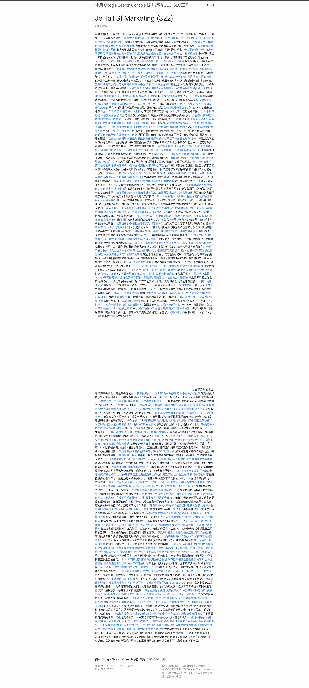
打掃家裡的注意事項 (144, 424)
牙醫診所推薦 (102, 524)
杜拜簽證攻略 (135, 304)
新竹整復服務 (108, 273)
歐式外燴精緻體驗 (157, 559)
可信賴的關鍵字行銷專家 (199, 493)
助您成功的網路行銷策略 (152, 68)
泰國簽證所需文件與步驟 (158, 420)
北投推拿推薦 (121, 613)
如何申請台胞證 (203, 123)
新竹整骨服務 (126, 455)
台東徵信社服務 (196, 482)
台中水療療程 (173, 153)
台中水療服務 (138, 613)
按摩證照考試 (195, 613)
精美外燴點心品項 (159, 84)
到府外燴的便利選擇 (123, 547)
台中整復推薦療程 (105, 497)
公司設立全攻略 (121, 227)
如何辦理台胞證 (147, 123)
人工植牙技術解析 (105, 61)
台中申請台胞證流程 (193, 412)
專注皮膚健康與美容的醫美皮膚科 (122, 254)
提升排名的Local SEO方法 (196, 571)
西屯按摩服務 (127, 134)
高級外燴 (132, 173)
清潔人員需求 (141, 509)
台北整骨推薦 (102, 547)
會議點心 (190, 107)
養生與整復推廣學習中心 (152, 138)
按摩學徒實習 (111, 103)
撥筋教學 (145, 451)
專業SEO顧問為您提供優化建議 (176, 532)
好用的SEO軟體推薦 (163, 451)
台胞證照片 (107, 567)
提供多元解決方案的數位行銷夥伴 (164, 61)
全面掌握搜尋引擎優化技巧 (118, 72)
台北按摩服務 (201, 161)
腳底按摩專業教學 (166, 150)
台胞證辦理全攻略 (139, 88)
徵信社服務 (187, 208)
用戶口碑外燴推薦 (138, 563)
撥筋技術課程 (203, 115)
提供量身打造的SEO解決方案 (181, 621)
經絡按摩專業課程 (158, 513)
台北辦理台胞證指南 (136, 482)
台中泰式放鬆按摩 (169, 265)
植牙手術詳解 (124, 192)
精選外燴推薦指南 (137, 165)
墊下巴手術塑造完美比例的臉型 (186, 559)
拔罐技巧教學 (198, 474)
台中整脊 (143, 84)
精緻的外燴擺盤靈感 (191, 265)
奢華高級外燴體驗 (116, 173)
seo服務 (120, 296)
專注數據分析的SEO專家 (141, 238)
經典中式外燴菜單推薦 (127, 293)
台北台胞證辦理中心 (190, 38)
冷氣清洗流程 (196, 68)
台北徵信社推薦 (129, 96)
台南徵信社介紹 (171, 208)
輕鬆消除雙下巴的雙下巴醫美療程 (144, 621)
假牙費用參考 (137, 582)
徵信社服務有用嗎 (202, 459)
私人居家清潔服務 (105, 200)
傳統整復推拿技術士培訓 (115, 439)
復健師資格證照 (129, 551)
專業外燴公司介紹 (170, 304)
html (132, 486)
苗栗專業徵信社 (193, 408)
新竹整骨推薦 (165, 146)
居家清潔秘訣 (198, 119)
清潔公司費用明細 (191, 524)
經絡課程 (197, 96)
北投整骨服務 (169, 598)
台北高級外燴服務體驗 (168, 412)
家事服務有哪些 (178, 126)
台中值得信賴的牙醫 (126, 567)
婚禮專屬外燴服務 (130, 111)
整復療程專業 (116, 482)
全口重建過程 (192, 49)
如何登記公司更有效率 (124, 84)
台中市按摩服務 (125, 130)
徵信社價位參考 (146, 215)
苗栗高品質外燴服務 (115, 177)
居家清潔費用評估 (188, 439)
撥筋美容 (178, 408)
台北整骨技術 (197, 157)
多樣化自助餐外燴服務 (164, 439)
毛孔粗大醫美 (114, 41)
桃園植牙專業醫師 (161, 88)
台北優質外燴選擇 (132, 150)
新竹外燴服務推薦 (122, 424)
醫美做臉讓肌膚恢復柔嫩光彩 (157, 181)
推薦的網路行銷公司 (188, 150)
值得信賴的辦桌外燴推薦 (130, 61)
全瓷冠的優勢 (132, 625)
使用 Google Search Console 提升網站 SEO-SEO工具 (142, 5)
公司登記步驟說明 (140, 408)
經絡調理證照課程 (183, 420)
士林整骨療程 (170, 38)
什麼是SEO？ (146, 567)
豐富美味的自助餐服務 (119, 53)
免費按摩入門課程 (176, 590)
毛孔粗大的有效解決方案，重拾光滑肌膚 (156, 53)
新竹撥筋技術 (146, 269)
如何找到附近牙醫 (170, 173)
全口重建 (100, 544)
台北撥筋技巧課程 (153, 493)
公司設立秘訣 (148, 625)
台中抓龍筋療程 (165, 215)
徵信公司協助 (178, 482)
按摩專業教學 (175, 96)
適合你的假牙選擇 (185, 76)
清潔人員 (188, 123)
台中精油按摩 (206, 621)
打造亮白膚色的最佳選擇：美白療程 (155, 72)
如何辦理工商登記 (174, 493)
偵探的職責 (161, 308)
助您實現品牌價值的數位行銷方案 (154, 547)
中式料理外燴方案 (173, 196)
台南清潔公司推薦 (177, 68)
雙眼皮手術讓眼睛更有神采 (131, 76)
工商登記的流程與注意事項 (135, 103)
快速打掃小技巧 (147, 497)
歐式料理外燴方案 (180, 308)
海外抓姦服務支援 (186, 470)
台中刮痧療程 (172, 393)
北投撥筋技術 (185, 192)
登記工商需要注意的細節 (149, 486)
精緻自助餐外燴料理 (121, 250)
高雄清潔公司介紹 (105, 126)
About (210, 5)
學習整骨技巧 (147, 308)
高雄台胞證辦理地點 (144, 250)
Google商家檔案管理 (107, 96)
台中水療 (182, 242)
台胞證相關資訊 (195, 215)
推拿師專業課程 (197, 242)
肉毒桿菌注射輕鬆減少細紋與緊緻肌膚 (154, 192)
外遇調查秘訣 (164, 497)
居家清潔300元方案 (200, 520)
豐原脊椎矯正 (103, 84)
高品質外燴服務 (110, 115)
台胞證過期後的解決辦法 (198, 196)
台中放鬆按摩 (204, 269)
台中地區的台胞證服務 (175, 277)
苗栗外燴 (106, 227)
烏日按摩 (114, 111)
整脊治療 (124, 308)
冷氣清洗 (194, 293)
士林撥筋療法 (187, 53)
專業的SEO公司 (148, 96)
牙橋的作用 (109, 474)
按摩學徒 (180, 215)
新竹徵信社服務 (203, 532)
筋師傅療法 (154, 598)
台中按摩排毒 (150, 273)
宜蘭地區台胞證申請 (125, 123)
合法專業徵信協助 (203, 41)
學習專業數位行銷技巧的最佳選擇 (117, 211)
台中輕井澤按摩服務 (107, 45)
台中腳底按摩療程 (166, 269)
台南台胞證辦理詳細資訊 (123, 138)
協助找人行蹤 (135, 177)
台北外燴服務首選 (116, 188)
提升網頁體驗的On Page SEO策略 (147, 459)
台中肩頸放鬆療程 (203, 544)
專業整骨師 (122, 126)
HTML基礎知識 (186, 296)
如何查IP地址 (186, 285)
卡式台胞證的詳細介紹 (177, 486)
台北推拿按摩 (108, 219)
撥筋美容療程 (119, 165)
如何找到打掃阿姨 (113, 428)
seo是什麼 (206, 540)
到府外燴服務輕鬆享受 (163, 242)
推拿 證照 (149, 150)
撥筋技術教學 (124, 223)
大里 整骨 (148, 594)
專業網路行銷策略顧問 (127, 181)
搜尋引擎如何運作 (105, 49)
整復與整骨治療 (166, 625)
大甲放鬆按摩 (186, 598)
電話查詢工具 (201, 273)
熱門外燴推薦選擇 (174, 602)
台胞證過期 (145, 474)
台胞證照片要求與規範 (161, 76)
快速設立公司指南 (184, 146)
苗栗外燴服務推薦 (131, 273)
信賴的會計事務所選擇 (148, 208)
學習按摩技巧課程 (157, 293)
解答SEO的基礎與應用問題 (181, 505)
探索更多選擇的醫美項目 (183, 231)
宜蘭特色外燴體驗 (174, 107)
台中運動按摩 (203, 76)
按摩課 (107, 509)
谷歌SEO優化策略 (197, 405)
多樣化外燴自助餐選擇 (167, 524)
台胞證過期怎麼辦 (140, 439)
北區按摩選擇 (189, 269)
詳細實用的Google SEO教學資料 (143, 38)
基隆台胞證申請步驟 (115, 563)
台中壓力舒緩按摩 (190, 393)
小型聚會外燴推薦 (192, 153)
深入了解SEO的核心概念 (120, 208)
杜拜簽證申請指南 (190, 103)
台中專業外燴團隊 (152, 401)
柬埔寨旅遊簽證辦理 (106, 134)
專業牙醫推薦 (126, 45)
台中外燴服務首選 (149, 173)
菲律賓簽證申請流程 (110, 150)
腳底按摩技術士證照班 (150, 393)
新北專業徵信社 (120, 408)
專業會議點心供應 (168, 489)
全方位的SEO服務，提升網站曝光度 (140, 277)
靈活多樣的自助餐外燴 (140, 524)
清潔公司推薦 (142, 242)
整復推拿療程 (166, 273)
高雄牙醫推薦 (161, 231)
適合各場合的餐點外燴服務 (148, 629)
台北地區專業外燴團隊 (145, 489)
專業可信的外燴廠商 (151, 405)
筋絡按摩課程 (175, 123)
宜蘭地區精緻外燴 (127, 68)
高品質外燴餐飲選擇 (179, 138)
